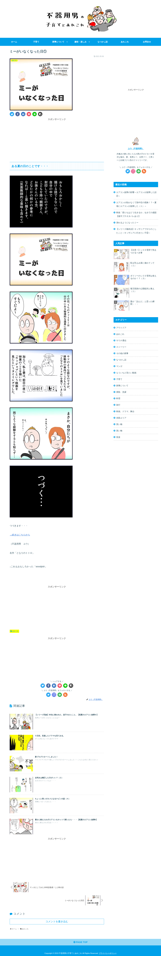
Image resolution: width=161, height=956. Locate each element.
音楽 (118, 437)
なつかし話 (121, 360)
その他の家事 (122, 353)
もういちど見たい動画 (126, 373)
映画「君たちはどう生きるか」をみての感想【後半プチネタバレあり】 (136, 214)
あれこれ (15, 631)
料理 (118, 398)
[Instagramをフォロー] (54, 695)
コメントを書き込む (57, 921)
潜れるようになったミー (127, 222)
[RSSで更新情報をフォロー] (65, 695)
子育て (119, 379)
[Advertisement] (57, 139)
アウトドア (121, 327)
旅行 (118, 405)
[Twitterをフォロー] (48, 695)
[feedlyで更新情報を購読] (59, 695)
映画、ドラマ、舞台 (125, 411)
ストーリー (121, 347)
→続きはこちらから (20, 535)
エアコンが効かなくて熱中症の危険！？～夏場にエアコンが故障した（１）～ (136, 204)
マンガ (119, 366)
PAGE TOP (81, 942)
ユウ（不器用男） (136, 148)
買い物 (119, 424)
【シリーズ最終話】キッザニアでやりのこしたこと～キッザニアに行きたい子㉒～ (136, 231)
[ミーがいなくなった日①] (23, 114)
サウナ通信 (121, 340)
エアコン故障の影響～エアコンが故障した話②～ (136, 194)
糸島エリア (121, 418)
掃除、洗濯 (121, 392)
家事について (122, 385)
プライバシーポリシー (108, 953)
